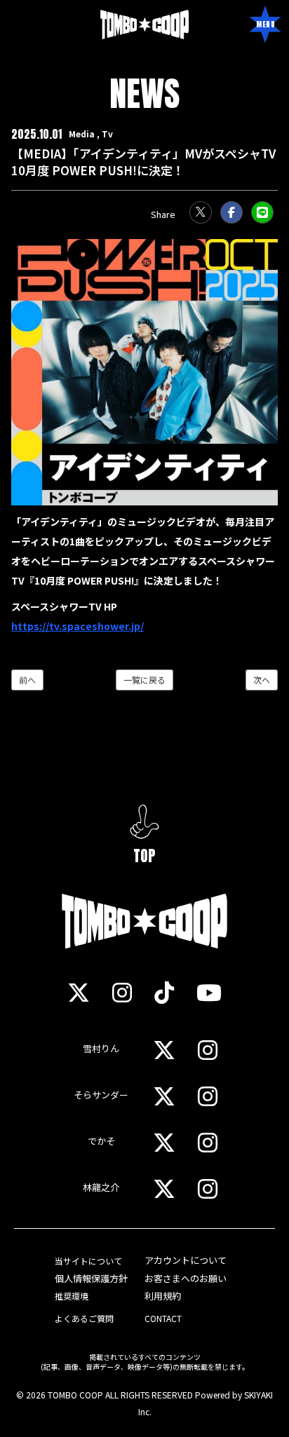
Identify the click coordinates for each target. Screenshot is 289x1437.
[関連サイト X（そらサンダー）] (164, 1096)
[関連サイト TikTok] (164, 992)
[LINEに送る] (262, 212)
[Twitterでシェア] (200, 212)
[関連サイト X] (78, 992)
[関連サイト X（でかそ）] (164, 1142)
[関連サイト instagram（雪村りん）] (207, 1049)
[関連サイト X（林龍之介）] (164, 1188)
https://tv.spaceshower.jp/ (77, 626)
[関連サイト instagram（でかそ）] (207, 1142)
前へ (27, 680)
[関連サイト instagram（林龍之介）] (207, 1188)
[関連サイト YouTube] (209, 992)
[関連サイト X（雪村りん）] (164, 1049)
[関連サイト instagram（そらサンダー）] (207, 1096)
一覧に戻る (144, 680)
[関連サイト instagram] (122, 992)
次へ (261, 680)
